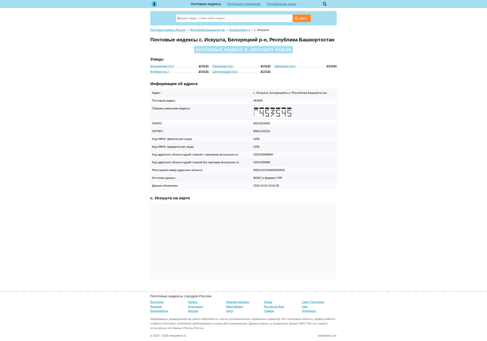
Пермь (268, 302)
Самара (269, 311)
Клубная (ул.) (159, 71)
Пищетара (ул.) (223, 66)
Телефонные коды (281, 4)
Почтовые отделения (244, 4)
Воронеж (156, 306)
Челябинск (309, 311)
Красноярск (195, 306)
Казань (192, 302)
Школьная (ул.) (285, 66)
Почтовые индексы (206, 4)
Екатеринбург (159, 311)
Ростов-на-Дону (274, 306)
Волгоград (157, 302)
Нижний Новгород (237, 302)
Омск (229, 311)
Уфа (304, 306)
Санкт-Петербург (313, 302)
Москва (193, 311)
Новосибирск (234, 306)
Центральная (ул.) (225, 71)
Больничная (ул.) (162, 66)
